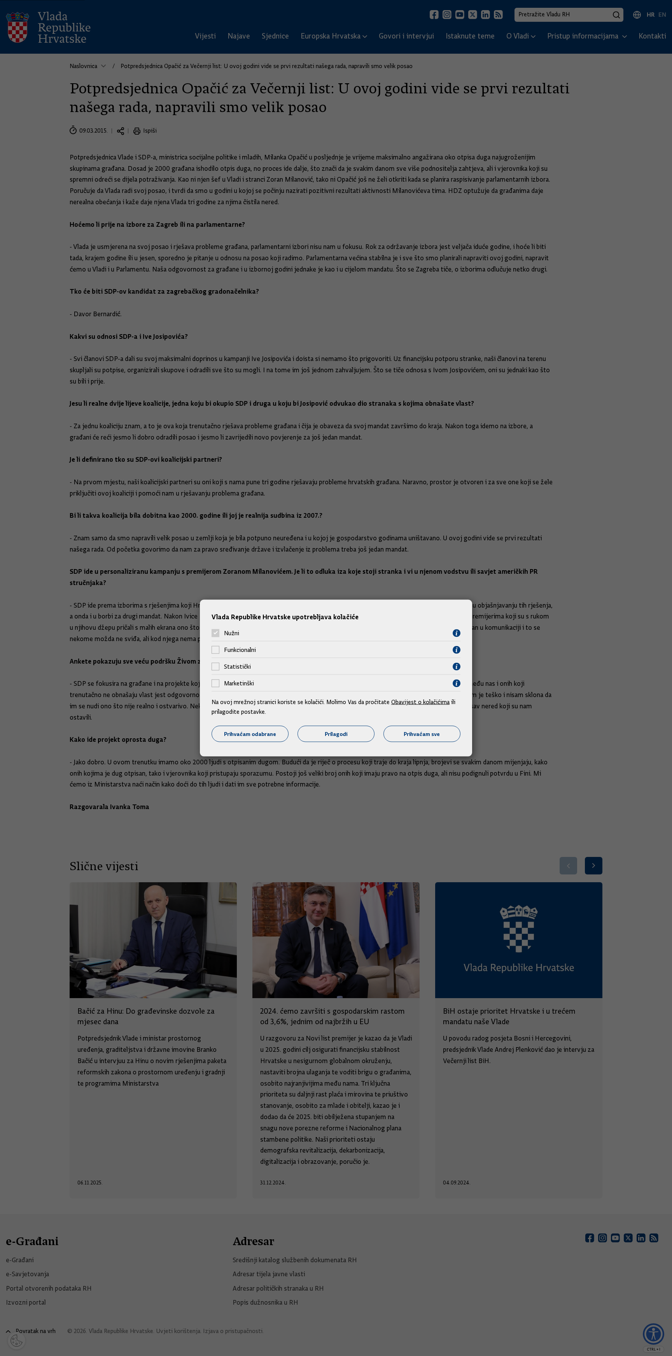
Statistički (237, 666)
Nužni (231, 633)
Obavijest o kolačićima (420, 701)
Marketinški (239, 683)
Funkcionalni (240, 649)
